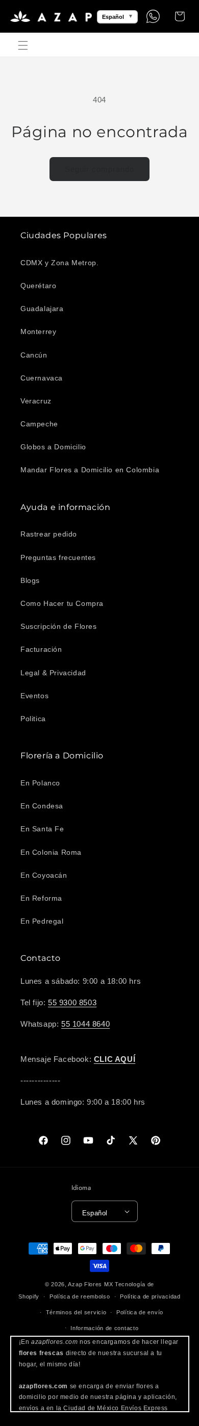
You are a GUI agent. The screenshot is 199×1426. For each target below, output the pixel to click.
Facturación (41, 649)
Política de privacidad (150, 1296)
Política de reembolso (79, 1296)
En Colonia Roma (51, 852)
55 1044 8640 (85, 1024)
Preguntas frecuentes (58, 557)
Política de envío (139, 1312)
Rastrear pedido (48, 534)
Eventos (34, 696)
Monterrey (38, 331)
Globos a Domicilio (53, 447)
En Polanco (40, 783)
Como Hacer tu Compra (62, 603)
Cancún (33, 355)
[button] (23, 45)
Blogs (30, 580)
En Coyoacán (43, 875)
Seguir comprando (99, 169)
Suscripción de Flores (58, 626)
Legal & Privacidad (53, 673)
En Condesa (41, 806)
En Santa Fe (42, 829)
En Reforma (41, 898)
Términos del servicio (76, 1312)
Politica (33, 719)
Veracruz (36, 401)
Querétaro (38, 286)
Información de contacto (104, 1328)
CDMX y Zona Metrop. (59, 263)
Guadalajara (42, 308)
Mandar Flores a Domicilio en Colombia (89, 470)
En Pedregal (42, 921)
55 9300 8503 (72, 1002)
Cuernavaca (41, 378)
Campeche (39, 424)
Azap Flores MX (90, 1284)
